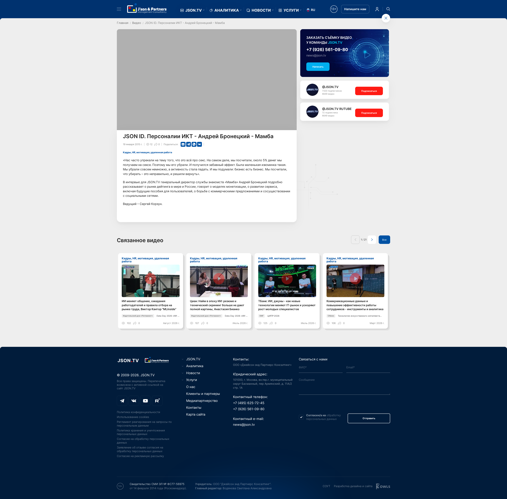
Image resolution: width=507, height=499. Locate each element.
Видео (136, 23)
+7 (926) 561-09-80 (327, 49)
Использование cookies (133, 417)
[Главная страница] (147, 8)
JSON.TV (193, 10)
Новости (261, 10)
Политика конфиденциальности (138, 412)
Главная (122, 23)
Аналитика (226, 10)
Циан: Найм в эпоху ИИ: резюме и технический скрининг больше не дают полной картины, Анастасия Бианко (217, 305)
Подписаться (369, 90)
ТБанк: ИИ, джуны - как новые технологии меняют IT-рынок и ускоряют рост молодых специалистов (287, 305)
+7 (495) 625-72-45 (248, 403)
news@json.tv (316, 55)
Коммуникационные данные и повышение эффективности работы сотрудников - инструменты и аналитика (355, 305)
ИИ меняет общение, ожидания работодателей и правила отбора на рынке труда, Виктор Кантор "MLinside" (149, 305)
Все (384, 239)
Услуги (291, 10)
